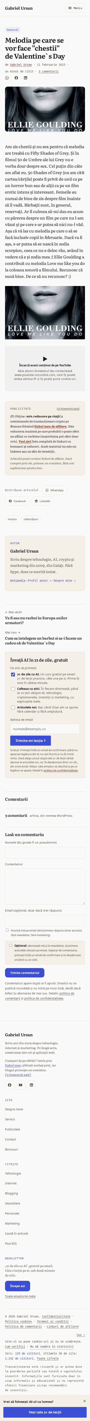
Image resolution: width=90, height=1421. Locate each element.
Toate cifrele (48, 1358)
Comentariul (14, 864)
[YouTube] (20, 1085)
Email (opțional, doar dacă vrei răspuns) (33, 910)
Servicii (10, 1119)
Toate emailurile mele (20, 1296)
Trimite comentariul (24, 973)
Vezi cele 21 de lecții (45, 1412)
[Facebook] (9, 1085)
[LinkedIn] (31, 1085)
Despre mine (14, 1109)
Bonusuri (11, 1149)
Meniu (78, 8)
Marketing (12, 1223)
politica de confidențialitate (61, 770)
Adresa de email (21, 720)
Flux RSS (11, 1243)
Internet (11, 1183)
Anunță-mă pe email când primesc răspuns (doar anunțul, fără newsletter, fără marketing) (46, 933)
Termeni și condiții (53, 1321)
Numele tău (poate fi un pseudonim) (31, 842)
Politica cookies (18, 1321)
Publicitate (12, 1129)
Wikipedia (17, 580)
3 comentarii (49, 71)
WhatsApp (56, 490)
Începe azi (17, 1286)
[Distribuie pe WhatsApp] (7, 77)
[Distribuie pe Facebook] (16, 77)
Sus (81, 1334)
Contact (10, 1139)
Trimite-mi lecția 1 (30, 740)
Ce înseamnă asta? (68, 408)
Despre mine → (65, 580)
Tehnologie (13, 1173)
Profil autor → (39, 580)
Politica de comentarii (23, 1326)
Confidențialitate (56, 1316)
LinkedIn (45, 501)
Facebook (20, 501)
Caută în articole (16, 1233)
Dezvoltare (12, 1203)
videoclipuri (31, 519)
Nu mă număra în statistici (52, 1346)
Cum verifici (15, 1346)
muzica (12, 519)
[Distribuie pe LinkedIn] (25, 77)
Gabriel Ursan (18, 8)
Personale (12, 1213)
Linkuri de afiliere (63, 1326)
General (13, 29)
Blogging (11, 1193)
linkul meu (13, 1065)
